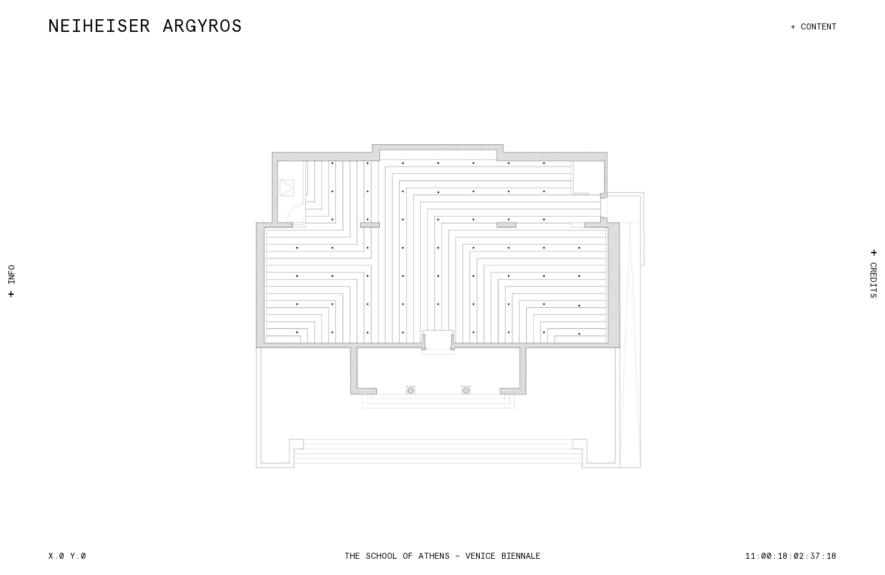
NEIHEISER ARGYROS (145, 26)
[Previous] (263, 299)
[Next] (621, 299)
